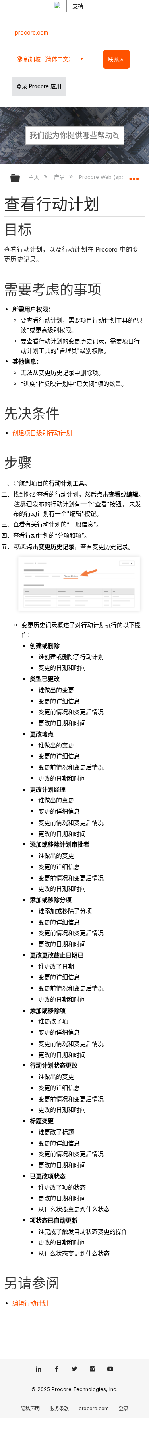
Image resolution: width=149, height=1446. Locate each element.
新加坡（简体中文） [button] (48, 59)
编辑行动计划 (30, 1303)
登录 (123, 1408)
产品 (60, 177)
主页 (35, 177)
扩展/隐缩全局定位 (134, 175)
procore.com (31, 32)
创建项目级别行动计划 (42, 433)
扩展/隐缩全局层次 (20, 178)
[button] (116, 135)
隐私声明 (30, 1408)
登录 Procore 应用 (39, 86)
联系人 (116, 59)
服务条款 (59, 1408)
